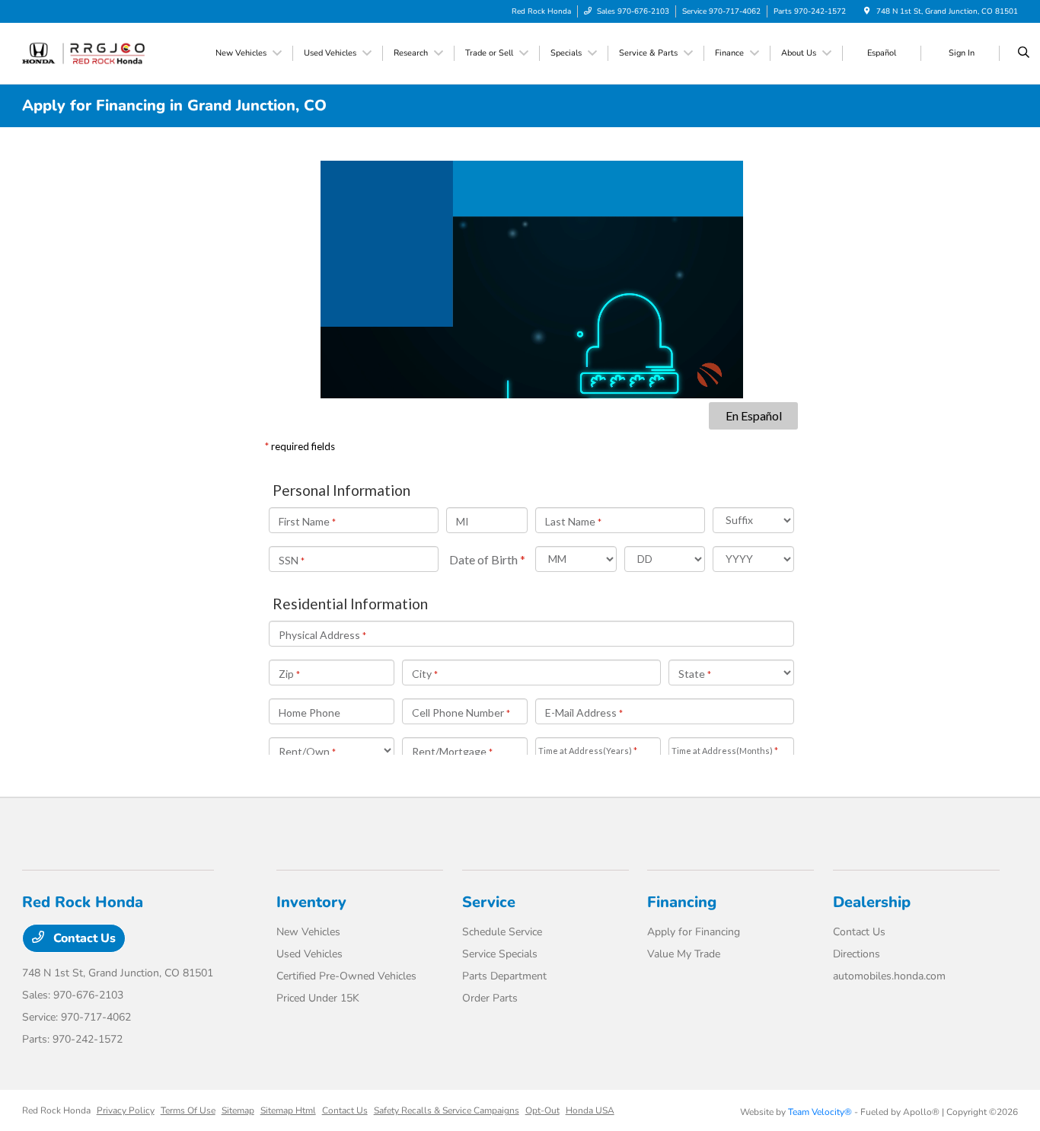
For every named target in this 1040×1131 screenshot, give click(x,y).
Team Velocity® (820, 1112)
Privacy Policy (126, 1110)
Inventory (311, 902)
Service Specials (500, 954)
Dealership (872, 902)
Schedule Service (502, 932)
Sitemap (238, 1110)
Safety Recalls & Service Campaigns (446, 1110)
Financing (681, 902)
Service (488, 902)
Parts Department (504, 976)
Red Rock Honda (56, 1110)
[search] (1023, 53)
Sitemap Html (288, 1110)
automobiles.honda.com (889, 976)
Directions (856, 954)
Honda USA (590, 1110)
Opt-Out (542, 1110)
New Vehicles (308, 932)
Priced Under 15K (317, 998)
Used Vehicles (309, 954)
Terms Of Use (188, 1110)
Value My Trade (683, 954)
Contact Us (83, 938)
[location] (867, 11)
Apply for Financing (693, 932)
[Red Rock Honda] (91, 52)
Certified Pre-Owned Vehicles (346, 976)
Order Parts (490, 998)
